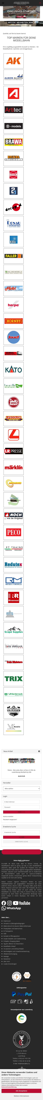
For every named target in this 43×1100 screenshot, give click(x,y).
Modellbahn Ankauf (9, 946)
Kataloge (6, 956)
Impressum (7, 921)
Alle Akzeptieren (21, 1091)
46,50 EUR (21, 776)
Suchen (21, 837)
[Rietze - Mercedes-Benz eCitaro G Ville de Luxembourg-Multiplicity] (21, 761)
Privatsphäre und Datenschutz (13, 929)
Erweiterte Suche (21, 842)
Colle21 (20, 886)
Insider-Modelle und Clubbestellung (15, 939)
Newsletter (7, 959)
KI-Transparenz (8, 931)
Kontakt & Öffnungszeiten (12, 936)
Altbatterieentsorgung (10, 954)
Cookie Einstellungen (10, 964)
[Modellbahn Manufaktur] (21, 3)
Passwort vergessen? (10, 819)
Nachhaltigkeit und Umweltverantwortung (16, 951)
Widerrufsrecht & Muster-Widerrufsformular (17, 926)
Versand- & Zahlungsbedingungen (14, 923)
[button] (19, 16)
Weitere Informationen (21, 1096)
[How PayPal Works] (22, 994)
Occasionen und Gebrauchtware (14, 949)
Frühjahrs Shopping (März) (12, 941)
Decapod (26, 886)
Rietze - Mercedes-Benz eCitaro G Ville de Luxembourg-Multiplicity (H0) (21, 771)
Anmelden (21, 812)
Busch (15, 886)
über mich (7, 961)
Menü (3, 3)
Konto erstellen (8, 816)
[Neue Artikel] (39, 751)
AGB (5, 934)
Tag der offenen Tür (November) (13, 944)
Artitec (10, 886)
